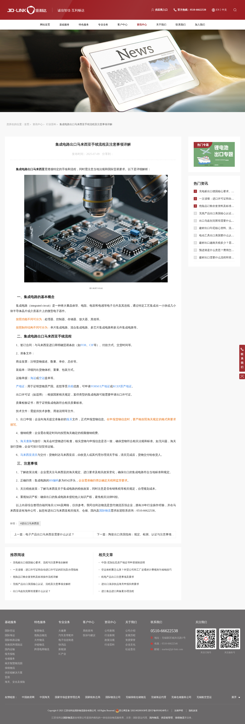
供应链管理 (167, 717)
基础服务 (64, 24)
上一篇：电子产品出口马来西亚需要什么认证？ (44, 534)
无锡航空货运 (204, 697)
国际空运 (10, 630)
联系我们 (181, 24)
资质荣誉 (130, 640)
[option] (214, 154)
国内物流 (154, 717)
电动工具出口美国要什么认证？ (217, 235)
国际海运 (10, 635)
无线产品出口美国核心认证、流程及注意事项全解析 (42, 584)
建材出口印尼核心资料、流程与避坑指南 (217, 228)
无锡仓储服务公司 (181, 697)
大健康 (62, 630)
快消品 (62, 644)
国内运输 (10, 649)
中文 (224, 9)
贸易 (7, 677)
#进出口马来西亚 (29, 523)
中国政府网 (28, 697)
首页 (26, 124)
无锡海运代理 (158, 697)
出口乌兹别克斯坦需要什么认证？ (32, 591)
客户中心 (122, 24)
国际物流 (67, 717)
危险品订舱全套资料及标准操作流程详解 (35, 577)
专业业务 (103, 24)
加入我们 (200, 24)
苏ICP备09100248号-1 (158, 710)
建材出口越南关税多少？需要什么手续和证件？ (217, 242)
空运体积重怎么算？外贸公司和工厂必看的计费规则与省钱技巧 (136, 569)
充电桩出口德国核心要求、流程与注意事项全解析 (40, 562)
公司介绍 (130, 630)
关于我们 (161, 24)
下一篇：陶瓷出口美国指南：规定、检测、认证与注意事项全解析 (138, 534)
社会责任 (130, 649)
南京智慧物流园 (13, 663)
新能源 (62, 649)
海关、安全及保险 (15, 682)
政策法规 (110, 640)
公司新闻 (110, 630)
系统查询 (88, 630)
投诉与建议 (89, 635)
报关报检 (10, 654)
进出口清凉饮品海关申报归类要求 (120, 584)
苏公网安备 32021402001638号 (133, 710)
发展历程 (130, 635)
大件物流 (39, 640)
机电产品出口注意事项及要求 (117, 577)
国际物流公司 (113, 697)
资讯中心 (142, 24)
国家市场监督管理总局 (67, 697)
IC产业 (62, 654)
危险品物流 (40, 635)
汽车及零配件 (66, 635)
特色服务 (84, 24)
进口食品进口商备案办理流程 (117, 591)
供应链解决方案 (13, 672)
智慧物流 (39, 630)
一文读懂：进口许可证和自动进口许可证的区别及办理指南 (45, 569)
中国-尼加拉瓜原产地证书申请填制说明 (123, 562)
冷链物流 (39, 644)
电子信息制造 (66, 640)
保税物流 (10, 668)
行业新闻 (110, 635)
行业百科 (51, 124)
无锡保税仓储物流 (136, 697)
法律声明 (178, 710)
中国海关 (45, 697)
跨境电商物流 (41, 649)
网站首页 (45, 24)
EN (217, 9)
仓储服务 (10, 658)
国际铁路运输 (12, 640)
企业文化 (130, 644)
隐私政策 (193, 710)
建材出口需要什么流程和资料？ (217, 257)
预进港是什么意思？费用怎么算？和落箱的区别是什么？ (217, 250)
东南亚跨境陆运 (13, 644)
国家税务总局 (92, 697)
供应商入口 (161, 9)
